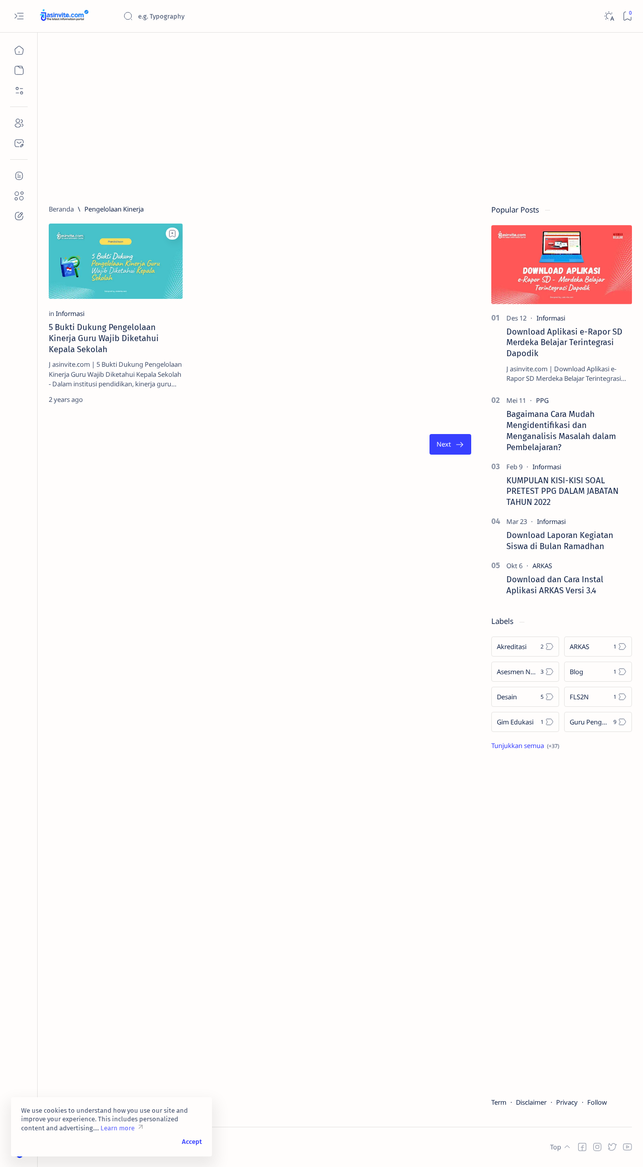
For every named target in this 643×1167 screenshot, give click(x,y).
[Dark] (608, 16)
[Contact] (19, 143)
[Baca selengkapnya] (154, 399)
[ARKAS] (542, 565)
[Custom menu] (19, 176)
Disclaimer (531, 1102)
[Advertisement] (340, 114)
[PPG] (542, 400)
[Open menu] (19, 16)
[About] (19, 123)
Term (498, 1102)
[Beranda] (19, 50)
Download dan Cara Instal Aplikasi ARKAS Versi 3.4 (554, 584)
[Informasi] (70, 313)
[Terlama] (450, 444)
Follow (597, 1102)
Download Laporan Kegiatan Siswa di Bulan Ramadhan (559, 540)
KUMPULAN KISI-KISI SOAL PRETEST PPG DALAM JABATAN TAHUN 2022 (562, 491)
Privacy (567, 1102)
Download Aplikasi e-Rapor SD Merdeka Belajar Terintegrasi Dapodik (564, 343)
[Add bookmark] (172, 234)
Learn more (117, 1128)
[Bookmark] (627, 16)
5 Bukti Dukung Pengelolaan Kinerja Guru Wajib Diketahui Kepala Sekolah (104, 338)
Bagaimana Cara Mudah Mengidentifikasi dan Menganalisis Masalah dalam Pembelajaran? (561, 430)
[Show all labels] (525, 745)
